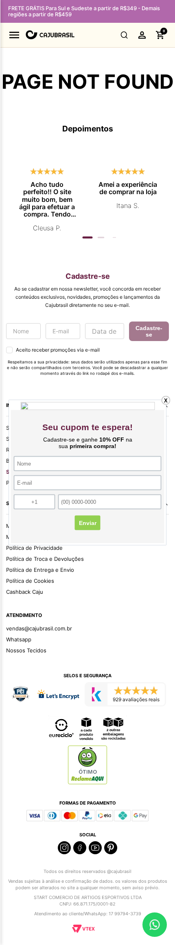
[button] (124, 35)
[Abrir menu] (14, 35)
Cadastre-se (149, 331)
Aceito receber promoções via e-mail (58, 350)
